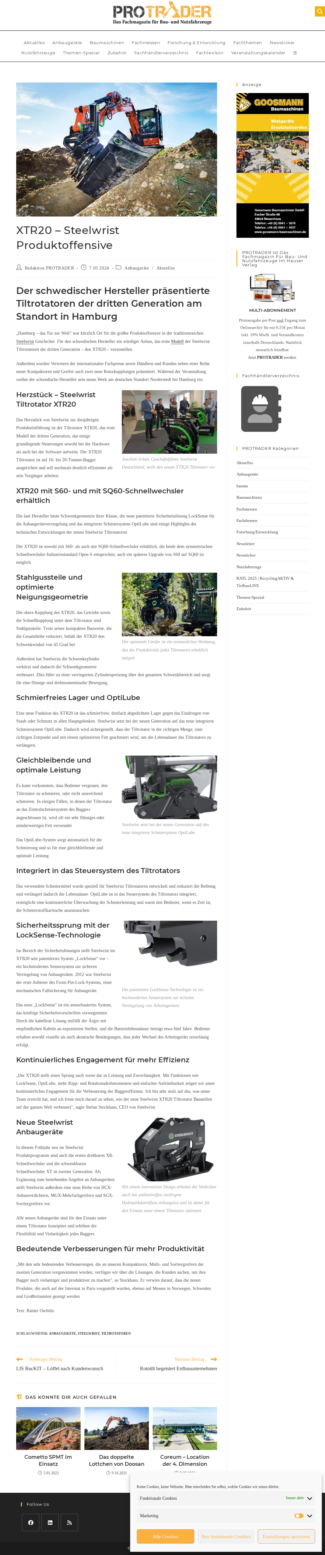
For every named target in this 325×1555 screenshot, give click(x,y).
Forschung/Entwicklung (257, 532)
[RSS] (69, 1522)
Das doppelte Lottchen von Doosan (116, 1460)
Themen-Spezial (81, 52)
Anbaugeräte (67, 42)
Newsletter (245, 543)
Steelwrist (25, 341)
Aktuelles (34, 42)
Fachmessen (146, 42)
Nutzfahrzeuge (38, 52)
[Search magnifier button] (319, 11)
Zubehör (117, 52)
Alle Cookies (165, 1536)
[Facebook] (30, 1522)
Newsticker (282, 42)
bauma (242, 486)
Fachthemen (247, 42)
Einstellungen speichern (286, 1536)
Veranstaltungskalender (258, 52)
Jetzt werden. (272, 357)
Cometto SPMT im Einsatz (48, 1460)
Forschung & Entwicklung (197, 42)
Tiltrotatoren (116, 1333)
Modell (177, 341)
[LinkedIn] (50, 1522)
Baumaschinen (107, 42)
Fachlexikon (210, 52)
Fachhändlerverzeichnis (161, 52)
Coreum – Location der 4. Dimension (184, 1460)
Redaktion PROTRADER (49, 268)
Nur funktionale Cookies (226, 1536)
